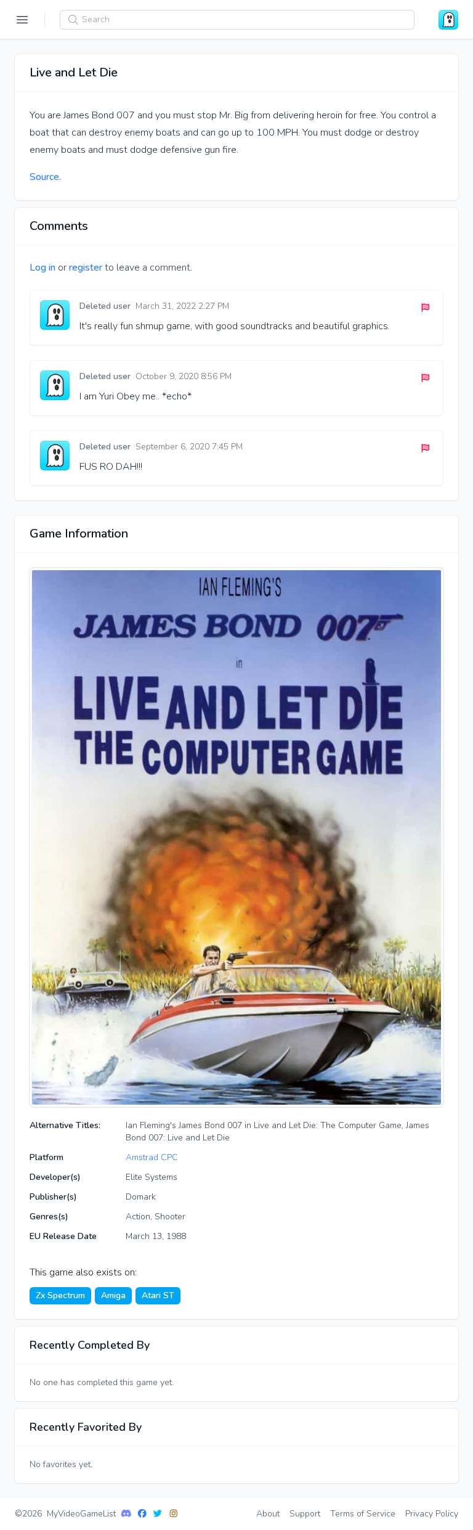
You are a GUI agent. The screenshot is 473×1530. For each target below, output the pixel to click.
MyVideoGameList (81, 1514)
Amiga (113, 1295)
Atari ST (158, 1295)
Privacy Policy (431, 1514)
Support (304, 1514)
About (268, 1514)
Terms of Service (362, 1514)
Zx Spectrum (60, 1295)
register (85, 267)
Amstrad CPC (152, 1157)
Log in (42, 267)
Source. (45, 177)
